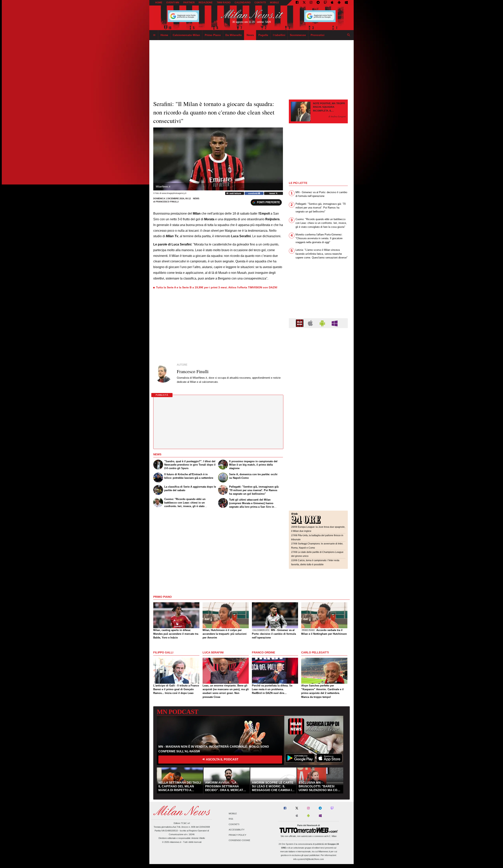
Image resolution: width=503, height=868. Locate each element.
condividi (253, 193)
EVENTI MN (172, 2)
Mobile (233, 814)
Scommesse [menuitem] (298, 35)
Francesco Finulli (167, 201)
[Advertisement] (318, 355)
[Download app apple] (332, 3)
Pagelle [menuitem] (263, 35)
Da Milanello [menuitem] (233, 35)
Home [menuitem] (164, 35)
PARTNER (189, 2)
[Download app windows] (346, 3)
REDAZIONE (206, 2)
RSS (231, 819)
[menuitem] (154, 35)
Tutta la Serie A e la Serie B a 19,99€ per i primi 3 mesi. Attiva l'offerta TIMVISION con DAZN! (216, 287)
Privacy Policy (237, 835)
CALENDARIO (243, 2)
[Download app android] (339, 3)
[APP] (300, 322)
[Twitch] (325, 3)
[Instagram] (311, 3)
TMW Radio (223, 2)
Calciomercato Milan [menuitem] (186, 35)
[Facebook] (297, 3)
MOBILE (274, 2)
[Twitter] (304, 3)
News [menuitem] (250, 35)
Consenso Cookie (239, 840)
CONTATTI (260, 2)
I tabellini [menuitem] (279, 35)
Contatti (234, 824)
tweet (272, 193)
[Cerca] (349, 35)
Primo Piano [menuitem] (213, 35)
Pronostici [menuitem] (317, 35)
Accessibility (236, 829)
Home (158, 2)
